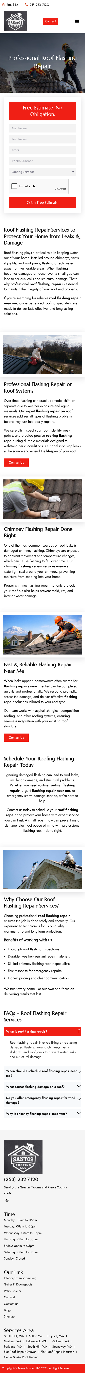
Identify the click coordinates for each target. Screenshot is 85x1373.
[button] (77, 21)
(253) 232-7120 (21, 1179)
